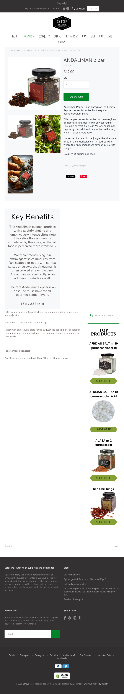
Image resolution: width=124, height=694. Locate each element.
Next (116, 546)
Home (10, 50)
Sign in (28, 8)
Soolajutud (44, 36)
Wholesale (62, 42)
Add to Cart (76, 97)
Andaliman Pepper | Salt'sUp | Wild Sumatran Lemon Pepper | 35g (52, 50)
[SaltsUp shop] (62, 23)
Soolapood (27, 36)
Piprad (18, 50)
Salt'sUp (58, 36)
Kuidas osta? (72, 36)
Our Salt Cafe (105, 36)
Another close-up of (73, 599)
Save (84, 176)
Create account (41, 8)
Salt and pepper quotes (75, 584)
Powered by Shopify (99, 683)
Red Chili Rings (103, 489)
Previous (9, 546)
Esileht (15, 36)
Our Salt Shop (88, 36)
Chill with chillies (72, 574)
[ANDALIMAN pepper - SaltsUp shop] (20, 127)
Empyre (87, 683)
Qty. (65, 78)
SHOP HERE (103, 381)
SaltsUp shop (28, 683)
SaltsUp (68, 64)
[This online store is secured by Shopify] (62, 678)
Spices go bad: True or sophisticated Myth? (85, 579)
